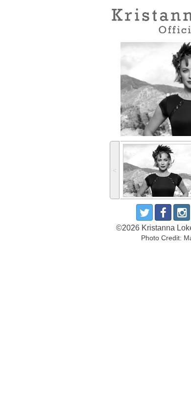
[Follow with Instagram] (181, 212)
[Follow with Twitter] (144, 212)
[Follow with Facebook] (163, 212)
